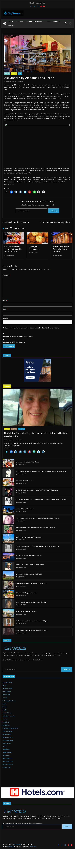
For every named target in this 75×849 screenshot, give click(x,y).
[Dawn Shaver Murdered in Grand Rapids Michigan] (8, 603)
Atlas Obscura (7, 692)
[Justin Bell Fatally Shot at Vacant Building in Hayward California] (8, 529)
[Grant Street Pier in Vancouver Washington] (8, 538)
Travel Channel (7, 752)
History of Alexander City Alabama (17, 222)
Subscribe (53, 211)
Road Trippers (7, 734)
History (29, 21)
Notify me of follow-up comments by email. (18, 336)
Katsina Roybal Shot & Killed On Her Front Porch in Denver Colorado (37, 490)
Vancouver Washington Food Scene (26, 593)
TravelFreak (6, 749)
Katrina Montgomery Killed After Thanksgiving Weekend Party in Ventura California (41, 499)
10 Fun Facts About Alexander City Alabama (55, 222)
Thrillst (4, 746)
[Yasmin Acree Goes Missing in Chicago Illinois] (8, 566)
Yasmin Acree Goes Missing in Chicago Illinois (30, 565)
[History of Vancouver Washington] (8, 613)
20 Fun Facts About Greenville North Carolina (61, 249)
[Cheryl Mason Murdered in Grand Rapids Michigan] (8, 632)
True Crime (20, 21)
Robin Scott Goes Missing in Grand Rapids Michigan (32, 621)
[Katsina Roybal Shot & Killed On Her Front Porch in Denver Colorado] (8, 491)
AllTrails (5, 685)
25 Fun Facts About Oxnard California (27, 462)
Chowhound (6, 695)
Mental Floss (6, 722)
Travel (10, 21)
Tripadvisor (6, 755)
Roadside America (8, 737)
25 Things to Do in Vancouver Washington (29, 555)
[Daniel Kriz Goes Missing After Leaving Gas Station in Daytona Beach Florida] (37, 407)
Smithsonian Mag (8, 740)
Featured (14, 73)
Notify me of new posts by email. (14, 342)
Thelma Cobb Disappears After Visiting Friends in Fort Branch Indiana (37, 546)
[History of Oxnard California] (8, 510)
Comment (7, 275)
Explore (5, 704)
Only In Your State (8, 731)
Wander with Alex (8, 764)
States (55, 21)
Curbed (5, 698)
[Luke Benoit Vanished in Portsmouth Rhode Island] (8, 585)
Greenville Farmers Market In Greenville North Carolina (13, 249)
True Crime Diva (7, 758)
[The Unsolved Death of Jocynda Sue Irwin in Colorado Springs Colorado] (8, 519)
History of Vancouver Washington (26, 611)
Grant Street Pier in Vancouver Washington (29, 537)
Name (5, 300)
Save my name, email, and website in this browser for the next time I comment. (32, 328)
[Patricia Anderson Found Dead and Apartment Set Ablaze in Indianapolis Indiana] (8, 473)
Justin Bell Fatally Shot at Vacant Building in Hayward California (35, 528)
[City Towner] (5, 23)
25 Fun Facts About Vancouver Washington (29, 574)
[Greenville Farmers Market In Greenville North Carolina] (13, 234)
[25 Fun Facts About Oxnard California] (8, 463)
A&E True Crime (7, 682)
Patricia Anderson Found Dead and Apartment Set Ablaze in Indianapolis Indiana (41, 471)
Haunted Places (7, 713)
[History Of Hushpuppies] (37, 234)
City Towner (20, 81)
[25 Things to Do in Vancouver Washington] (8, 557)
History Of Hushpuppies (34, 247)
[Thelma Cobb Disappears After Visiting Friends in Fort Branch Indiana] (8, 548)
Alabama (7, 73)
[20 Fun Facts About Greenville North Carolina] (61, 234)
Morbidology (6, 725)
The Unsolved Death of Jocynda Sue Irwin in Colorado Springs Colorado (37, 518)
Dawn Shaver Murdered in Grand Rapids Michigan (31, 602)
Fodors (5, 707)
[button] (59, 21)
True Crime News (8, 761)
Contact (11, 25)
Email (5, 309)
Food (48, 21)
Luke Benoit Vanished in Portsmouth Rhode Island (31, 583)
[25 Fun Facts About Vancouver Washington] (8, 575)
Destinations (39, 21)
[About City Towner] (15, 645)
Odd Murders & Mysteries (10, 728)
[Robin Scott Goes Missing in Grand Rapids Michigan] (8, 622)
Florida (14, 429)
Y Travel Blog (6, 767)
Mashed (5, 719)
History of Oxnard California (24, 509)
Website (5, 318)
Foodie (5, 710)
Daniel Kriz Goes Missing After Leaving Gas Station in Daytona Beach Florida (36, 434)
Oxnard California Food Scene (25, 481)
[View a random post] (70, 23)
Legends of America (8, 716)
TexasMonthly (7, 743)
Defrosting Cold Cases (9, 701)
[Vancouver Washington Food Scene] (8, 594)
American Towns (8, 689)
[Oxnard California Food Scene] (8, 482)
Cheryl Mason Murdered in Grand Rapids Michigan (31, 630)
